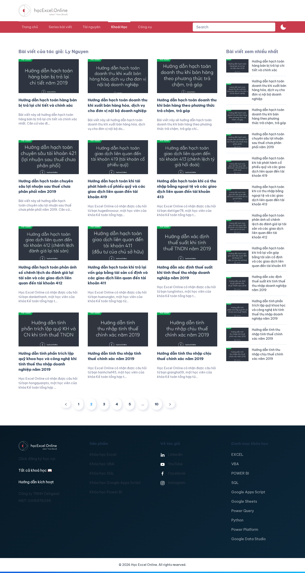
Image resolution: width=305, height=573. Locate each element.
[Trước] (66, 404)
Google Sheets (244, 501)
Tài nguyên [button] (91, 27)
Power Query (242, 510)
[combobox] (234, 27)
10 (157, 404)
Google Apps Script (248, 492)
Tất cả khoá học (35, 470)
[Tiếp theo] (170, 404)
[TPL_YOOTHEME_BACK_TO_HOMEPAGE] (47, 10)
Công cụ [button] (145, 27)
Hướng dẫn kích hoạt (36, 482)
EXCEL (237, 454)
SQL (235, 482)
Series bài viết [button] (60, 27)
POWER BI (240, 473)
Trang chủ (30, 27)
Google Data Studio (248, 539)
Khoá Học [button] (119, 27)
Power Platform (244, 529)
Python (237, 520)
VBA (235, 464)
